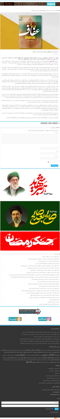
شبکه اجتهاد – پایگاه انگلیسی (53, 368)
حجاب (50, 123)
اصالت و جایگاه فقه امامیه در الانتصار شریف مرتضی (49, 304)
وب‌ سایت (56, 156)
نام (57, 146)
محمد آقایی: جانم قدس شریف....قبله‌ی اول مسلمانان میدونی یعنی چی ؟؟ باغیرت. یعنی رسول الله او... (39, 343)
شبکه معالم (57, 373)
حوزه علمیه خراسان (48, 358)
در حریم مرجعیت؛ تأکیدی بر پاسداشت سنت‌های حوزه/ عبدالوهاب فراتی (45, 279)
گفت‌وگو (29, 362)
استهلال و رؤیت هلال (22, 352)
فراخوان (57, 360)
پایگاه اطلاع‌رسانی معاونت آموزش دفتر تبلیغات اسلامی (49, 383)
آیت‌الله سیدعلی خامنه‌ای (33, 350)
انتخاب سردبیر (48, 355)
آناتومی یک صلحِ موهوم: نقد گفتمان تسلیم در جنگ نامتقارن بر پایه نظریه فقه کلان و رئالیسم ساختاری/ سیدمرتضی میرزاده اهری (34, 275)
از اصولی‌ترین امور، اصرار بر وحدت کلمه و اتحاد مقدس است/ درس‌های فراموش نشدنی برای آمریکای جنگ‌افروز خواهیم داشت (35, 277)
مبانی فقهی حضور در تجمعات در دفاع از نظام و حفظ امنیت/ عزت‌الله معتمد (44, 270)
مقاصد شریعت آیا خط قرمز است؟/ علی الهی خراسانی (48, 261)
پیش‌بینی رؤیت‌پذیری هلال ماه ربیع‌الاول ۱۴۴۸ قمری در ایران (47, 263)
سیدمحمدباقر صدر (11, 358)
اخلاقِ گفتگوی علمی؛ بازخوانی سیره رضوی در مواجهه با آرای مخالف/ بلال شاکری (43, 259)
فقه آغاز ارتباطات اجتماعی (54, 299)
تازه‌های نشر (55, 123)
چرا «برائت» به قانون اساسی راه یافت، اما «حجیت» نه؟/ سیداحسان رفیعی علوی (43, 268)
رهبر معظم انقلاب (24, 358)
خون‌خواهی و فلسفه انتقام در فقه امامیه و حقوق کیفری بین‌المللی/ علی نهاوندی (43, 284)
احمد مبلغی (29, 352)
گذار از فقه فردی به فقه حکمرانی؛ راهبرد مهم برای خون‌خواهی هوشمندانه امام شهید (42, 293)
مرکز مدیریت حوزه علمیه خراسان (53, 378)
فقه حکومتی (53, 360)
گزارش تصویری (35, 362)
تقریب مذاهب (13, 355)
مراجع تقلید (25, 359)
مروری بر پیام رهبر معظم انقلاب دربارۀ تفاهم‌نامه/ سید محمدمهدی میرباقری (44, 297)
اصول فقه (15, 352)
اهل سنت (40, 355)
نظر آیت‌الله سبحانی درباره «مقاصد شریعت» (50, 257)
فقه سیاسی (48, 360)
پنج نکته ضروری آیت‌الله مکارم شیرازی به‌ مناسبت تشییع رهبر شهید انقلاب (44, 295)
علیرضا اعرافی (4, 358)
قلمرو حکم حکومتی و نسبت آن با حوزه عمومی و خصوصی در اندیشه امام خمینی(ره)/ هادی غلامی (40, 290)
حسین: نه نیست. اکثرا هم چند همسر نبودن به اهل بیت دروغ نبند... (46, 336)
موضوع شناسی (15, 359)
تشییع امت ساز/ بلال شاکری (53, 302)
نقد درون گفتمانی (9, 360)
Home (57, 10)
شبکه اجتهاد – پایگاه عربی (54, 371)
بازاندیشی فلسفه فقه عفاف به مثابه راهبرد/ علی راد (49, 286)
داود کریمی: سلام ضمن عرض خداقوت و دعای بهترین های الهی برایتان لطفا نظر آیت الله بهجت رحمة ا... (39, 341)
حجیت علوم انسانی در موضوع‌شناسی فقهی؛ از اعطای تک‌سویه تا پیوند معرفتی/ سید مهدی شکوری (40, 266)
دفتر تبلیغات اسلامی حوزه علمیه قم (52, 376)
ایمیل (57, 151)
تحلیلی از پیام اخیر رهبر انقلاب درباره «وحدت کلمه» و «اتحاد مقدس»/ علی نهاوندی (43, 272)
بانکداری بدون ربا (28, 355)
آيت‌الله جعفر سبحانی (55, 350)
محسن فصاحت (40, 359)
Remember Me (48, 409)
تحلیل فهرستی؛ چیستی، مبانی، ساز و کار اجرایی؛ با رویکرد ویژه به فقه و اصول (44, 288)
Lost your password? (54, 412)
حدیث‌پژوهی (4, 355)
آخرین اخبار (53, 10)
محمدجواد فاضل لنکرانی (32, 360)
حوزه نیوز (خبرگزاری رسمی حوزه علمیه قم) (51, 380)
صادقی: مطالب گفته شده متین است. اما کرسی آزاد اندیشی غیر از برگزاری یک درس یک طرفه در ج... (40, 334)
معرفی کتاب (20, 360)
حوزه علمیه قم (39, 358)
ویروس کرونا (48, 362)
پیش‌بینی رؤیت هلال (42, 362)
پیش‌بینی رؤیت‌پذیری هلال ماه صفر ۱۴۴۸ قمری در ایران (48, 281)
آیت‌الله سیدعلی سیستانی (21, 350)
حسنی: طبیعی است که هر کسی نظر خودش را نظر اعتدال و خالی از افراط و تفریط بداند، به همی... (40, 332)
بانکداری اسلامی (34, 355)
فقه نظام (44, 359)
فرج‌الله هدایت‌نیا (44, 123)
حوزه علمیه (56, 358)
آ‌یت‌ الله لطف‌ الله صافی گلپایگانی (47, 352)
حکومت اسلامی (32, 358)
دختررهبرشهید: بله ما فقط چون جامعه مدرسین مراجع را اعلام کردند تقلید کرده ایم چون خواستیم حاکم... (39, 339)
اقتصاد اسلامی (9, 352)
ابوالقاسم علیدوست (37, 352)
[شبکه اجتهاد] (30, 4)
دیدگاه (56, 133)
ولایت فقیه (53, 362)
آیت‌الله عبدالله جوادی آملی (11, 350)
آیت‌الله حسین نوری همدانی (45, 350)
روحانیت (18, 358)
